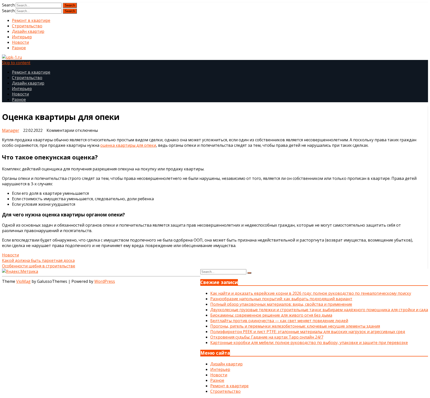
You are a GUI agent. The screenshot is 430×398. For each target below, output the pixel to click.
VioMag (23, 281)
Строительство (27, 26)
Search (8, 5)
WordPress (104, 281)
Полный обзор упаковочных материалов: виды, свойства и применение (281, 304)
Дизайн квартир (28, 31)
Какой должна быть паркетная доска (38, 260)
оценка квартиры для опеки (128, 145)
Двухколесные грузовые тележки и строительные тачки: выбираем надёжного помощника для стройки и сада (319, 309)
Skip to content (16, 62)
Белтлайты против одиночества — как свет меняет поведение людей (279, 320)
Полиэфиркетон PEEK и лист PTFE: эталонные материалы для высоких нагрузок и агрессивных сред (307, 331)
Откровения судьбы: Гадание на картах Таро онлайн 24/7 (266, 337)
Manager (10, 130)
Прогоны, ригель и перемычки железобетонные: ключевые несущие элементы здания (295, 326)
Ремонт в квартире (31, 20)
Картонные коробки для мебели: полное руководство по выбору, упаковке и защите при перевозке (309, 342)
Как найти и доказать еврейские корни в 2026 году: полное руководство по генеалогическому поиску (310, 293)
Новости (20, 42)
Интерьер (22, 37)
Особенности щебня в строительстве (38, 266)
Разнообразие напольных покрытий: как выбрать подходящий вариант (281, 298)
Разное (19, 47)
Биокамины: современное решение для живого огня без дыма (271, 315)
